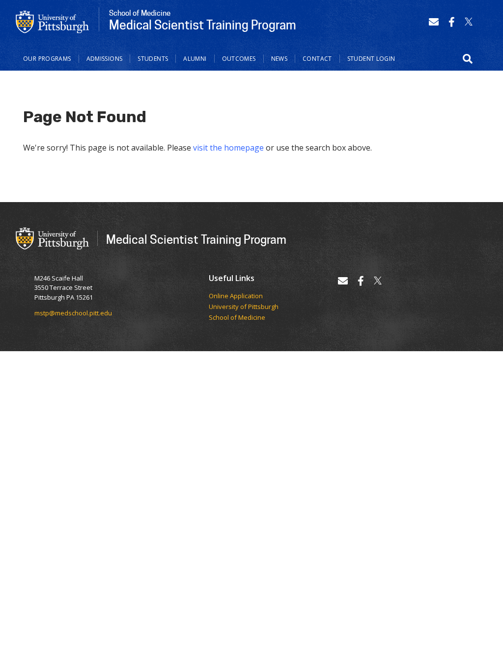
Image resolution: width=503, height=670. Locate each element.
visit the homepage (228, 147)
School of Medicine (237, 318)
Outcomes (239, 58)
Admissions (104, 58)
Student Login (371, 58)
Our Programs (47, 58)
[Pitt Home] (52, 21)
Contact (317, 58)
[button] (467, 59)
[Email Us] (434, 21)
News (279, 58)
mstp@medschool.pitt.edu (73, 313)
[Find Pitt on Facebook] (451, 21)
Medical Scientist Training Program (196, 239)
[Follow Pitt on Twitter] (469, 21)
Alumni (194, 58)
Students (153, 58)
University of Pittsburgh (244, 307)
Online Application (236, 296)
